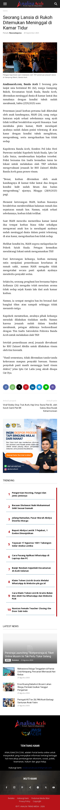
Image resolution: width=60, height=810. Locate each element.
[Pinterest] (26, 387)
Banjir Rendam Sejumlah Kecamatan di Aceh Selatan (31, 569)
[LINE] (46, 387)
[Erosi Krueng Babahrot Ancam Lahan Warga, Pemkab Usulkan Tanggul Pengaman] (9, 687)
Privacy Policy (24, 801)
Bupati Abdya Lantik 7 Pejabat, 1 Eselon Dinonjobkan (30, 532)
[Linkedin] (33, 387)
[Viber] (53, 387)
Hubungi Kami (23, 798)
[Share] (30, 787)
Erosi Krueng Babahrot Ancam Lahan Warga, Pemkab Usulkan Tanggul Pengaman (34, 687)
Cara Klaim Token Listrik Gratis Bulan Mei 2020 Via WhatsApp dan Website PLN (32, 596)
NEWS (5, 11)
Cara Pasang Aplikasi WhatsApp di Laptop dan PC (30, 557)
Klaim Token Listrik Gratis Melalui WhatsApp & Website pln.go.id (30, 582)
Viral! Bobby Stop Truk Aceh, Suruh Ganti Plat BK (16, 406)
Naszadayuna (15, 33)
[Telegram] (39, 387)
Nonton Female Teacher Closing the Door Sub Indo (31, 610)
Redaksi (15, 660)
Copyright (37, 801)
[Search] (56, 4)
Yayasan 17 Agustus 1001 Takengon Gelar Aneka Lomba (31, 544)
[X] (19, 387)
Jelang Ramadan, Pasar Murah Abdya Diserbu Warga (32, 519)
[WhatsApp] (12, 387)
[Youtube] (54, 787)
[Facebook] (6, 387)
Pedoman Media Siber (40, 798)
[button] (5, 4)
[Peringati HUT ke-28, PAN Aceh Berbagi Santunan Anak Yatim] (9, 702)
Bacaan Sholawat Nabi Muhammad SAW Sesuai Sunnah (31, 507)
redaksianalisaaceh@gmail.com (37, 767)
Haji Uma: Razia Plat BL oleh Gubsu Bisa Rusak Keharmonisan (43, 408)
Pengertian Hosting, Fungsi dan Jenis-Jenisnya (29, 494)
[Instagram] (14, 787)
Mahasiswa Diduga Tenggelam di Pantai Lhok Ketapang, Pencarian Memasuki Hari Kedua (36, 672)
